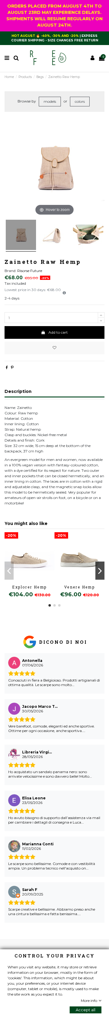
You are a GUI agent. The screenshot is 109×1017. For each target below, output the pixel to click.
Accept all (85, 1009)
